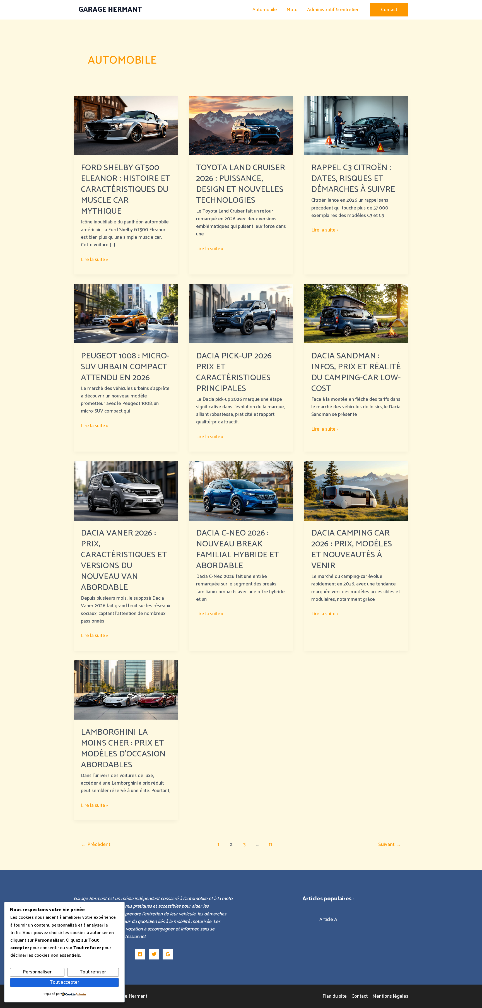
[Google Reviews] (168, 954)
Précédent (95, 844)
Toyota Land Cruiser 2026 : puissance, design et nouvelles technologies (240, 184)
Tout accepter (64, 982)
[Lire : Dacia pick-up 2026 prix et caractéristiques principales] (241, 313)
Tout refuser (93, 972)
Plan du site (334, 996)
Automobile (264, 10)
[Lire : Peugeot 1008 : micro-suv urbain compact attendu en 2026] (126, 313)
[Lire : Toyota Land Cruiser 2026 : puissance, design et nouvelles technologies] (241, 125)
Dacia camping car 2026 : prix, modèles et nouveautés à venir (351, 549)
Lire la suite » (94, 260)
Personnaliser (37, 972)
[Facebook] (140, 954)
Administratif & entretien (333, 10)
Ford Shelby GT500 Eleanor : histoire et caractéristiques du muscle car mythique (125, 189)
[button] (389, 9)
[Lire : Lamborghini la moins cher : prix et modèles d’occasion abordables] (126, 690)
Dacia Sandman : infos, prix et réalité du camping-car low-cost (356, 372)
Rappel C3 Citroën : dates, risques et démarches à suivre (353, 178)
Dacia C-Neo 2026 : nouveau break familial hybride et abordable (237, 549)
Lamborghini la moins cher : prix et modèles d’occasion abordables (123, 748)
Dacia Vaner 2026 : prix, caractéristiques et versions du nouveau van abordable (124, 560)
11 (270, 844)
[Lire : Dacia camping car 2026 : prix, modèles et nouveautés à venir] (356, 491)
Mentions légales (390, 996)
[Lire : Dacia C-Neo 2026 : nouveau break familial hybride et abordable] (241, 491)
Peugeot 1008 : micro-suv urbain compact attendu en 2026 (125, 367)
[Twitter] (154, 954)
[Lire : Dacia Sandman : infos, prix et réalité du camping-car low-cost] (356, 313)
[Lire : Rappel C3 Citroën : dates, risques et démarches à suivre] (356, 125)
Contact (359, 996)
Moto (292, 10)
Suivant (389, 844)
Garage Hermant (110, 10)
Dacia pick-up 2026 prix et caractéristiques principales (234, 372)
